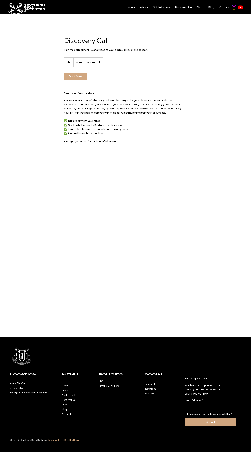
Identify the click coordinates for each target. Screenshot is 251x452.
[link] (75, 76)
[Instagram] (234, 7)
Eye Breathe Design (70, 439)
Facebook (150, 384)
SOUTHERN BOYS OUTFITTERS (34, 8)
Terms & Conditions (109, 385)
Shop (64, 404)
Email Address (194, 400)
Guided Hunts (69, 395)
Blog (64, 409)
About (65, 390)
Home (65, 385)
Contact (66, 414)
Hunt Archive (68, 399)
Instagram (150, 388)
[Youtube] (240, 7)
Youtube (149, 393)
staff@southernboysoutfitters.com (28, 392)
